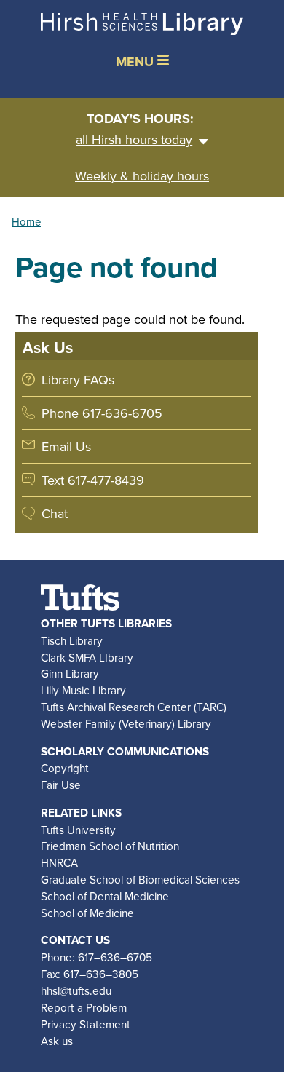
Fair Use (61, 785)
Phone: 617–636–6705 (96, 957)
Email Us (66, 446)
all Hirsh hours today (134, 139)
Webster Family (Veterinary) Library (126, 723)
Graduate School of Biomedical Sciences (140, 879)
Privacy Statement (85, 1024)
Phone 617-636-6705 (102, 413)
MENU (136, 61)
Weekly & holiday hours (142, 176)
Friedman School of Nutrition (110, 846)
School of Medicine (87, 913)
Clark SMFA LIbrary (87, 657)
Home (26, 221)
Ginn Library (70, 673)
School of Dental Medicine (105, 896)
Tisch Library (72, 640)
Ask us (57, 1041)
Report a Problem (84, 1007)
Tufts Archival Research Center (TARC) (133, 707)
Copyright (65, 768)
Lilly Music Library (83, 690)
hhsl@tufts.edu (76, 990)
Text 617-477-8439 (93, 480)
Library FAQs (78, 379)
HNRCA (59, 862)
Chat (55, 513)
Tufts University (78, 830)
